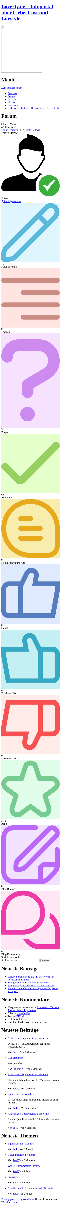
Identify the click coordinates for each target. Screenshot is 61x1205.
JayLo (16, 1108)
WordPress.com (9, 1202)
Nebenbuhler (23, 1013)
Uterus (22, 1019)
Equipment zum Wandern (21, 1094)
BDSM (20, 1016)
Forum (11, 96)
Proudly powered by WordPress (17, 1199)
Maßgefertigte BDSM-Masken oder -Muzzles (31, 985)
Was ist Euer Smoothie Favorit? (24, 1165)
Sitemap (12, 102)
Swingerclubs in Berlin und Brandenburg (29, 982)
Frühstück (13, 1177)
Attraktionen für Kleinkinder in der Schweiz (30, 1188)
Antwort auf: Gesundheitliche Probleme (28, 1113)
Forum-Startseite (9, 130)
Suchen (5, 960)
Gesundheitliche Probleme (21, 1154)
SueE (15, 1052)
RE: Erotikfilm (15, 1057)
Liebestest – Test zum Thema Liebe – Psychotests (33, 108)
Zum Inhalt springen (11, 87)
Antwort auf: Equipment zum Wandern (28, 1038)
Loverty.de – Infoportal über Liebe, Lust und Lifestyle (27, 12)
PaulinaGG (18, 1068)
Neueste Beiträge (31, 130)
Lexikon (12, 99)
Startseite (12, 93)
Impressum (13, 105)
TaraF (16, 1088)
